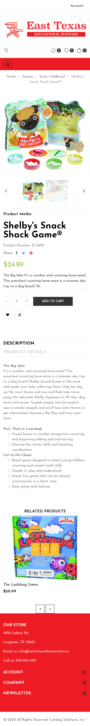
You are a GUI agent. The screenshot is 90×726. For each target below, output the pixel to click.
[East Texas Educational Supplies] (45, 29)
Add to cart (53, 301)
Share (16, 253)
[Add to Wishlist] (7, 314)
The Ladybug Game (20, 585)
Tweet (23, 253)
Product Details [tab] (25, 352)
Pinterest (31, 253)
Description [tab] (18, 343)
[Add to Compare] (19, 314)
